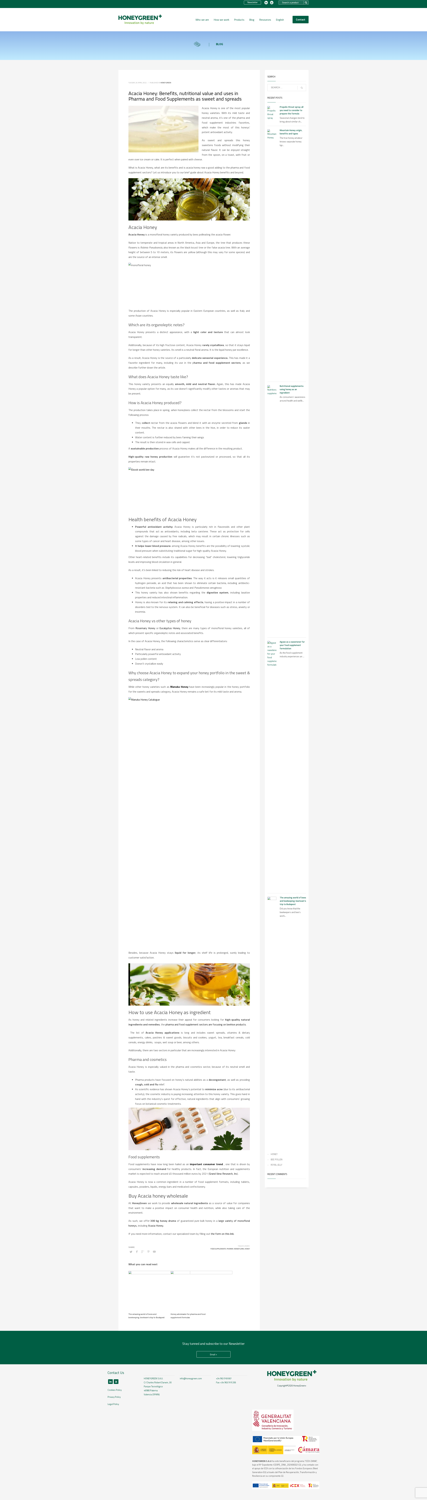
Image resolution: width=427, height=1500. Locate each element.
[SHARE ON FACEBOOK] (136, 1251)
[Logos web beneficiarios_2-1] (285, 1445)
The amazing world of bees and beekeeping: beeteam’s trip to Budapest (146, 1315)
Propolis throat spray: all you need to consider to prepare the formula (291, 110)
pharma (230, 1249)
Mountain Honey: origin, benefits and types (291, 132)
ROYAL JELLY (276, 1164)
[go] (301, 87)
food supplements (218, 1249)
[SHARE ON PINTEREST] (148, 1251)
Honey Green (165, 82)
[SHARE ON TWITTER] (130, 1251)
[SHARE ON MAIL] (154, 1251)
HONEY (274, 1154)
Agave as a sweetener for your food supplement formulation (292, 645)
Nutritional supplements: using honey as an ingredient (292, 389)
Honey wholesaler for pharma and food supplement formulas (188, 1315)
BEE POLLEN (276, 1159)
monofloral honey (242, 1249)
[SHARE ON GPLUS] (142, 1251)
